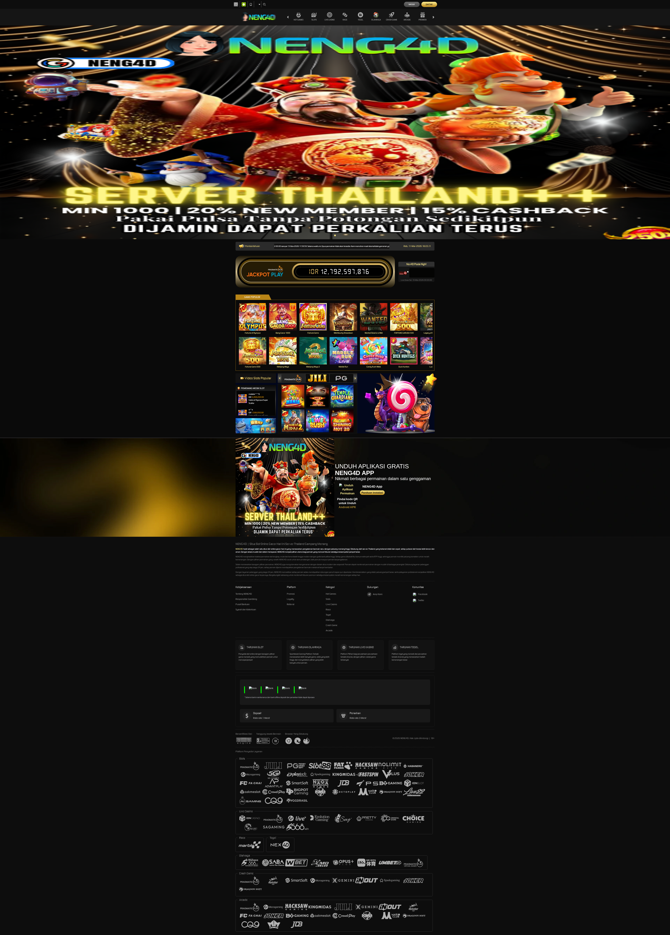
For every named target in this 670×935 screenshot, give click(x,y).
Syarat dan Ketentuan (246, 609)
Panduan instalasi (372, 492)
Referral (290, 604)
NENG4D (239, 549)
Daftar (429, 4)
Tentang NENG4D (244, 593)
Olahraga (376, 19)
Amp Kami (377, 594)
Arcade (407, 19)
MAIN (255, 316)
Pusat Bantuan (243, 604)
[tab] (293, 378)
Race (345, 19)
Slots (314, 19)
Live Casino (330, 19)
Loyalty (290, 599)
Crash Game (391, 19)
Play (277, 274)
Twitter (421, 600)
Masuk (412, 4)
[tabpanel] (335, 132)
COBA (295, 392)
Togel (360, 19)
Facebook (422, 594)
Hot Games (298, 19)
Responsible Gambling (246, 599)
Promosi (422, 19)
